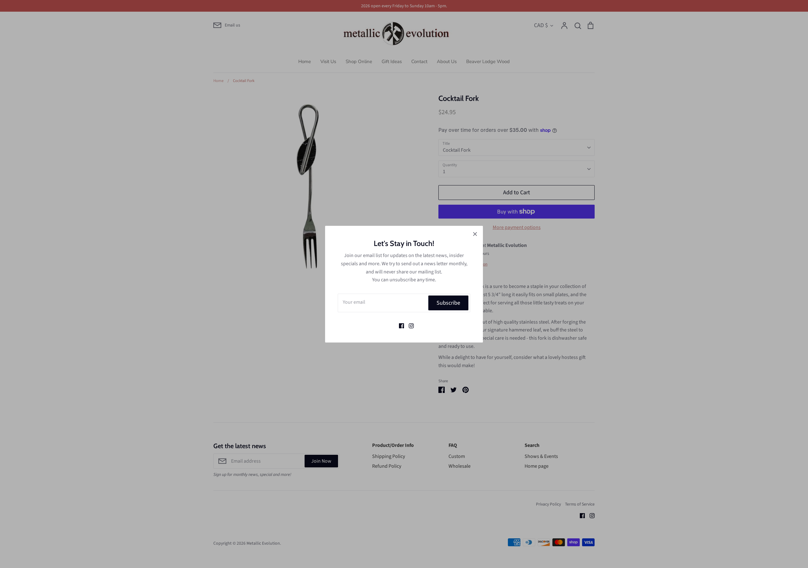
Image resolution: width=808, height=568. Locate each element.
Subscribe (448, 303)
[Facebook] (399, 325)
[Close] (475, 234)
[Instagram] (409, 325)
